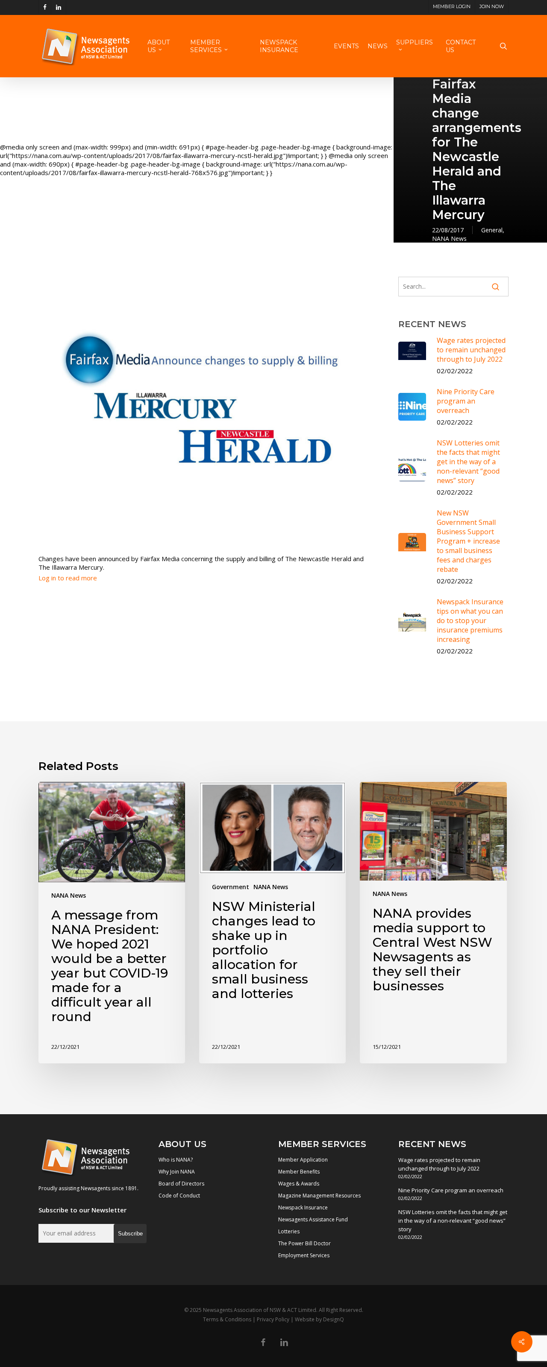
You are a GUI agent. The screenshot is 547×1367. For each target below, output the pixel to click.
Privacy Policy (273, 1319)
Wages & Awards (298, 1183)
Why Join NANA (177, 1171)
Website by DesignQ (319, 1319)
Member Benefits (299, 1171)
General (492, 230)
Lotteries (289, 1231)
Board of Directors (181, 1183)
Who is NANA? (176, 1159)
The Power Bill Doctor (304, 1243)
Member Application (303, 1159)
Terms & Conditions (227, 1319)
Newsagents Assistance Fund (313, 1219)
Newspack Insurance (303, 1207)
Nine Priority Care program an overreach (450, 1190)
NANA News (449, 238)
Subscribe (130, 1233)
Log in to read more (67, 578)
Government (230, 887)
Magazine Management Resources (319, 1195)
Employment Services (303, 1255)
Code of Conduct (179, 1195)
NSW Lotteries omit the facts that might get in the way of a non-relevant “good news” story (452, 1220)
